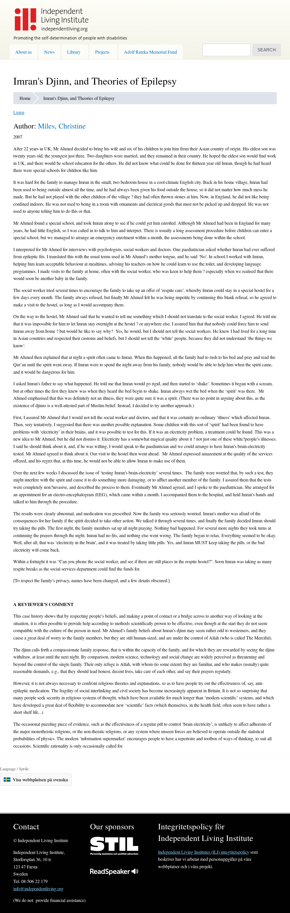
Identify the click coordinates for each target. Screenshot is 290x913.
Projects (102, 52)
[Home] (48, 16)
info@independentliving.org (38, 888)
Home (25, 98)
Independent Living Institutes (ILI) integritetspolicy (203, 852)
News (49, 52)
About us (23, 52)
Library (73, 52)
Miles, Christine (62, 126)
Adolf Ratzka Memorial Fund (150, 52)
